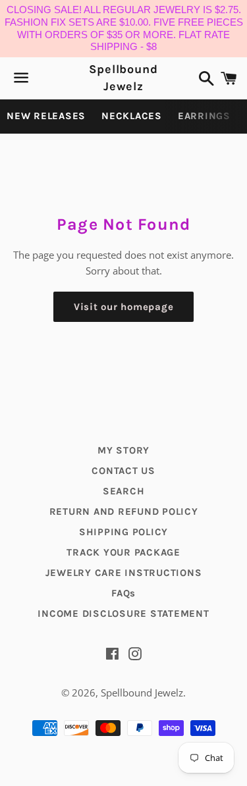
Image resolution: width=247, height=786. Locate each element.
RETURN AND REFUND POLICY (123, 511)
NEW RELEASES (46, 116)
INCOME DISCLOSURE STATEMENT (123, 613)
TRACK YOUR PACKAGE (123, 552)
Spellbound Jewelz (123, 77)
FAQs (123, 593)
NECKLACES (131, 116)
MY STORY (123, 450)
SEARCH (124, 491)
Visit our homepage (124, 307)
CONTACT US (123, 471)
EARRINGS (204, 116)
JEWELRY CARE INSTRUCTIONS (123, 573)
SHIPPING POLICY (123, 532)
